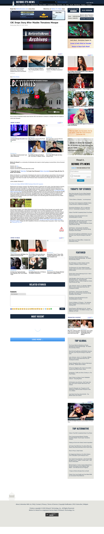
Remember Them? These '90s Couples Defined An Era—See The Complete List (55, 255)
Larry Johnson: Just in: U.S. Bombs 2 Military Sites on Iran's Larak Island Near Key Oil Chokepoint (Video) (80, 287)
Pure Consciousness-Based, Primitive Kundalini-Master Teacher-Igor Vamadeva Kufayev (79, 438)
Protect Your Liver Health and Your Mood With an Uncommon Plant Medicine (80, 475)
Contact (38, 504)
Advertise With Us (25, 504)
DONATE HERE (73, 11)
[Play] (80, 30)
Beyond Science (34, 4)
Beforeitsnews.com (22, 9)
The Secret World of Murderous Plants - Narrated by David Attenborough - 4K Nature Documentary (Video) (80, 258)
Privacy (44, 504)
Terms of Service (53, 504)
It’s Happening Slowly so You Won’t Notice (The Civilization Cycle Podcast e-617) (79, 455)
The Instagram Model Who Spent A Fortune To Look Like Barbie (80, 124)
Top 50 (71, 4)
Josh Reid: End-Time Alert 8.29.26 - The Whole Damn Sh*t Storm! (79, 395)
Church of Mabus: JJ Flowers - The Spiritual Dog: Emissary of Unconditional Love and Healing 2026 (80, 304)
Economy (24, 4)
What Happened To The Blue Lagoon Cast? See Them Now (80, 107)
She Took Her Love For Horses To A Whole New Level (54, 139)
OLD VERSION (87, 10)
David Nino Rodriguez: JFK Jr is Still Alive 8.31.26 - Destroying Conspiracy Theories (79, 208)
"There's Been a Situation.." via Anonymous (80, 199)
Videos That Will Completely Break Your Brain (80, 212)
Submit (80, 180)
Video (67, 4)
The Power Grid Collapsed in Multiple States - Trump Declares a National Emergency (80, 203)
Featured (18, 4)
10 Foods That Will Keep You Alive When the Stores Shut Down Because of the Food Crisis (80, 446)
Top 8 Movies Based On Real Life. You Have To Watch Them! (36, 155)
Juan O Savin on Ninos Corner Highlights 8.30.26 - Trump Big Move (79, 378)
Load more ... (37, 339)
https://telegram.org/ (87, 145)
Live (64, 4)
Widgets (85, 504)
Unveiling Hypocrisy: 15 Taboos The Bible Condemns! (37, 272)
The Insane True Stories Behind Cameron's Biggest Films (55, 272)
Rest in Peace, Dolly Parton (76, 450)
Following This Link (17, 222)
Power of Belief (42, 4)
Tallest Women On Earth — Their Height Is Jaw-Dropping (79, 89)
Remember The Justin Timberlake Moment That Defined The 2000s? (87, 332)
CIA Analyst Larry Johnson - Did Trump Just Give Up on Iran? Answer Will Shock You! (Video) (80, 383)
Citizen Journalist (44, 171)
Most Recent (77, 4)
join (17, 166)
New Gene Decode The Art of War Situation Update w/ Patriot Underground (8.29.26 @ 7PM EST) (80, 195)
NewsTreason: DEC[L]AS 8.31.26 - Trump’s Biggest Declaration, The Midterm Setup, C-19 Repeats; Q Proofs (80, 310)
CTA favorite (71, 329)
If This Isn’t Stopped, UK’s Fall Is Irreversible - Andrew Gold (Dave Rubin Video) (80, 368)
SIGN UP (73, 168)
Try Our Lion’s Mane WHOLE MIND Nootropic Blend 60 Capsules (26, 184)
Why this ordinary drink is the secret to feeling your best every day (74, 332)
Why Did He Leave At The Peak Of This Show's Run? (36, 139)
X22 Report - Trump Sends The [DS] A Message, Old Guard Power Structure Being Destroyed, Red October (80, 229)
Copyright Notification (65, 504)
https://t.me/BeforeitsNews (75, 150)
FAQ (33, 504)
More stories (30, 17)
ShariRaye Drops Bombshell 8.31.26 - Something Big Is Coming (78, 216)
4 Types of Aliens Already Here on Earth (79, 471)
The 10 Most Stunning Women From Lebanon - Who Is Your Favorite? (37, 255)
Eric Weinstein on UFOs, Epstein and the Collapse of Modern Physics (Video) (79, 263)
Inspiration (59, 4)
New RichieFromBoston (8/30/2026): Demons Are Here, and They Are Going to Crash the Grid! (80, 235)
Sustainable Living (52, 4)
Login (87, 2)
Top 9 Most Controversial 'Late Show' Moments (19, 155)
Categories (89, 4)
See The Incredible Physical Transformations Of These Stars (80, 421)
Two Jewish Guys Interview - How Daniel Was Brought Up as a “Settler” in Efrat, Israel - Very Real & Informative (80, 460)
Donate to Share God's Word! (80, 46)
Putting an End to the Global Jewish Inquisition (80, 442)
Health (28, 4)
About (17, 504)
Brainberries (13, 137)
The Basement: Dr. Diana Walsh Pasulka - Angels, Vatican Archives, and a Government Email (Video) (80, 269)
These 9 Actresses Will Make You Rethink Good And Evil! (19, 255)
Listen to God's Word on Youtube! (80, 43)
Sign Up (91, 2)
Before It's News (25, 2)
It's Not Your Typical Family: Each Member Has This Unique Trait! (19, 273)
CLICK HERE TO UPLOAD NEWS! (87, 18)
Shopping (83, 4)
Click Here (23, 171)
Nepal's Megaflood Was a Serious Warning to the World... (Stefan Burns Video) (80, 364)
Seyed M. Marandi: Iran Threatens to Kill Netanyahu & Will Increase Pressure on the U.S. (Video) (80, 389)
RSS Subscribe (77, 504)
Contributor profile (23, 17)
